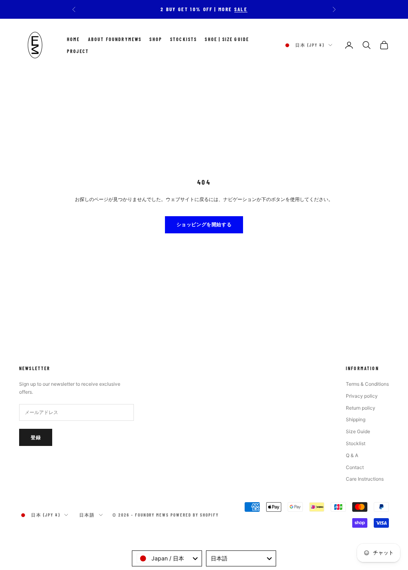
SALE (240, 9)
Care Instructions (365, 479)
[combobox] (167, 558)
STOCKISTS (183, 39)
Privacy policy (362, 396)
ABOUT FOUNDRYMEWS (115, 39)
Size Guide (358, 431)
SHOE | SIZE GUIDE (227, 39)
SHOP (155, 39)
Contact (355, 467)
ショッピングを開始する (204, 224)
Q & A (352, 455)
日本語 (87, 514)
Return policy (360, 408)
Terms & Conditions (367, 384)
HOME (73, 39)
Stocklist (355, 443)
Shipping (355, 419)
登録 (36, 437)
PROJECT (78, 51)
